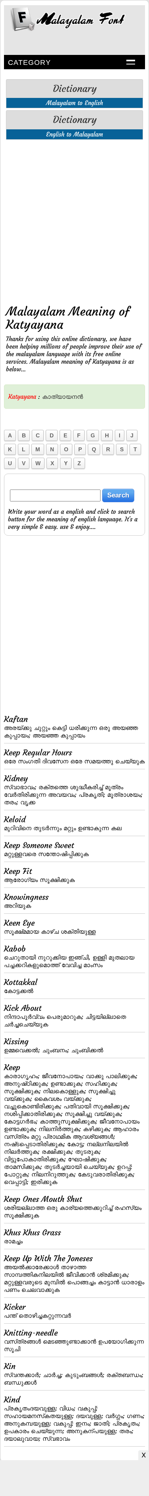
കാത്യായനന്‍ (62, 396)
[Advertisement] (74, 220)
